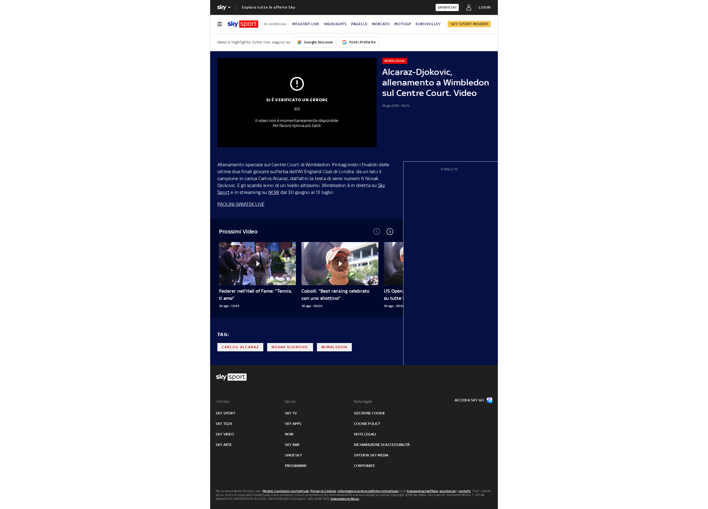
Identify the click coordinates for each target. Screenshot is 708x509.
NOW (273, 192)
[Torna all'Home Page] (243, 24)
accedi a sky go (469, 400)
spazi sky (293, 455)
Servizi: (290, 401)
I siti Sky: (223, 401)
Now (289, 434)
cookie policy (367, 424)
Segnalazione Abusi (345, 499)
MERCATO (381, 24)
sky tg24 (224, 424)
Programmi (295, 466)
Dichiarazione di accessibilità (382, 445)
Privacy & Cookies (323, 491)
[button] (390, 231)
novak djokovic (290, 347)
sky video (225, 434)
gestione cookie (369, 413)
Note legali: (363, 401)
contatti (465, 491)
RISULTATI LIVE (305, 24)
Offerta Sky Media (371, 455)
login (485, 7)
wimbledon (334, 347)
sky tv (291, 413)
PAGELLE (359, 24)
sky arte (224, 445)
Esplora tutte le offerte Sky (268, 7)
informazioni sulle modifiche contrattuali (368, 491)
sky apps (293, 424)
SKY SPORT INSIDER (469, 24)
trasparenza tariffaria (422, 491)
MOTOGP (402, 24)
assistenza (447, 491)
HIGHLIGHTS (335, 24)
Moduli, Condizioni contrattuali (286, 491)
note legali (365, 434)
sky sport (225, 413)
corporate (364, 466)
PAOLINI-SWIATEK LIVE (240, 204)
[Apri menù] (219, 24)
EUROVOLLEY (428, 24)
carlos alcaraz (240, 347)
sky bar (292, 445)
